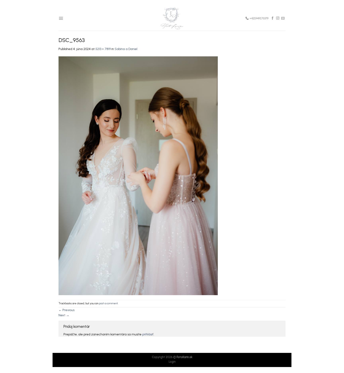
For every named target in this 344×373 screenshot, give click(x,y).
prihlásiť (147, 334)
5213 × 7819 (103, 49)
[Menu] (61, 18)
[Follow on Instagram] (277, 18)
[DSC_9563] (138, 175)
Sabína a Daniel (126, 49)
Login (172, 361)
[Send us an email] (282, 18)
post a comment (108, 303)
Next (64, 315)
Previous (66, 310)
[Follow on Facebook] (272, 18)
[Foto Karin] (172, 18)
